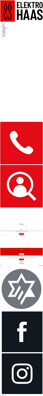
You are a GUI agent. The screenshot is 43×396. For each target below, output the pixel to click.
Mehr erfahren (21, 259)
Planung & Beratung (5, 27)
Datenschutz (1, 395)
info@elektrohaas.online (21, 263)
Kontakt (2, 36)
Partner (3, 25)
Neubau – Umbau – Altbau (5, 28)
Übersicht (4, 23)
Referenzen (4, 30)
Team (3, 24)
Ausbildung (4, 35)
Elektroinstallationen (4, 26)
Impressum (4, 395)
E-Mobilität (4, 29)
